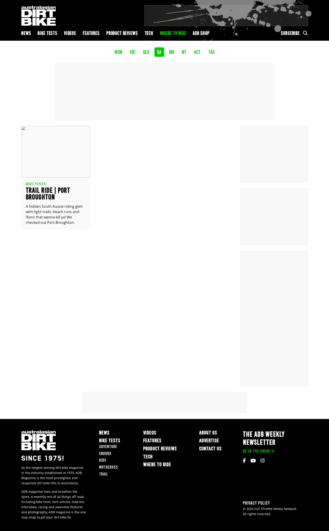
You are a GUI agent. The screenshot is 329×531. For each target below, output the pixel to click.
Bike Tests (47, 33)
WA (171, 52)
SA (159, 52)
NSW (118, 52)
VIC (132, 52)
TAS (211, 52)
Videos (70, 33)
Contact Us (210, 448)
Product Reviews (122, 33)
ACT (197, 52)
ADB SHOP (201, 33)
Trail (103, 474)
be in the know (256, 451)
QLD (146, 52)
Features (91, 33)
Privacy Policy (256, 503)
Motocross (108, 467)
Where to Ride (173, 33)
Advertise (209, 440)
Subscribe (290, 33)
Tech (149, 33)
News (26, 33)
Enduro (105, 453)
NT (184, 52)
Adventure (108, 446)
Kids (102, 460)
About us (208, 432)
